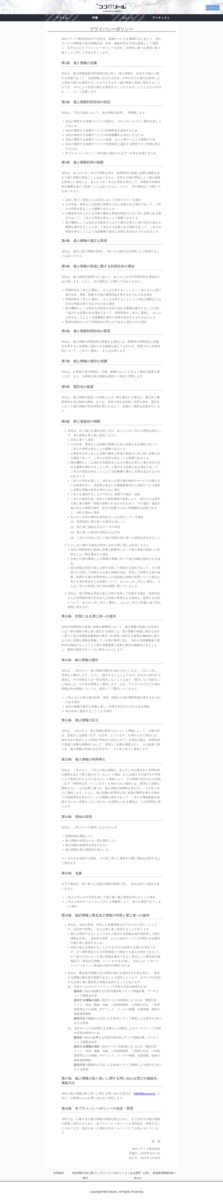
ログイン (213, 7)
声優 (95, 17)
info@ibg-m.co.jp (144, 1093)
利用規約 (59, 1173)
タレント (128, 17)
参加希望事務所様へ (164, 1173)
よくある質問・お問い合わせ (138, 1176)
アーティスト (161, 17)
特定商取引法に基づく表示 (85, 1176)
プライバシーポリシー (111, 1173)
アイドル (62, 17)
